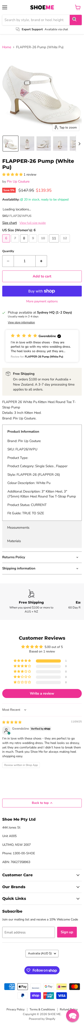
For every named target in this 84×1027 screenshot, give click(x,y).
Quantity (8, 251)
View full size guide (32, 223)
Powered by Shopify (42, 1019)
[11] (54, 243)
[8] (24, 243)
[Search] (76, 20)
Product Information (23, 431)
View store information (21, 322)
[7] (15, 243)
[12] (65, 243)
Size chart (9, 223)
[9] (33, 243)
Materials (14, 541)
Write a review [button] (42, 693)
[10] (43, 243)
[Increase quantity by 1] (41, 261)
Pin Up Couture (18, 181)
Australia (40, 953)
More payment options (42, 301)
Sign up (67, 932)
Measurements (18, 527)
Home (6, 47)
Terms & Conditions (42, 1009)
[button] (10, 143)
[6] (6, 243)
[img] (12, 722)
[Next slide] (79, 143)
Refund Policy (69, 1009)
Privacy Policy (15, 1009)
